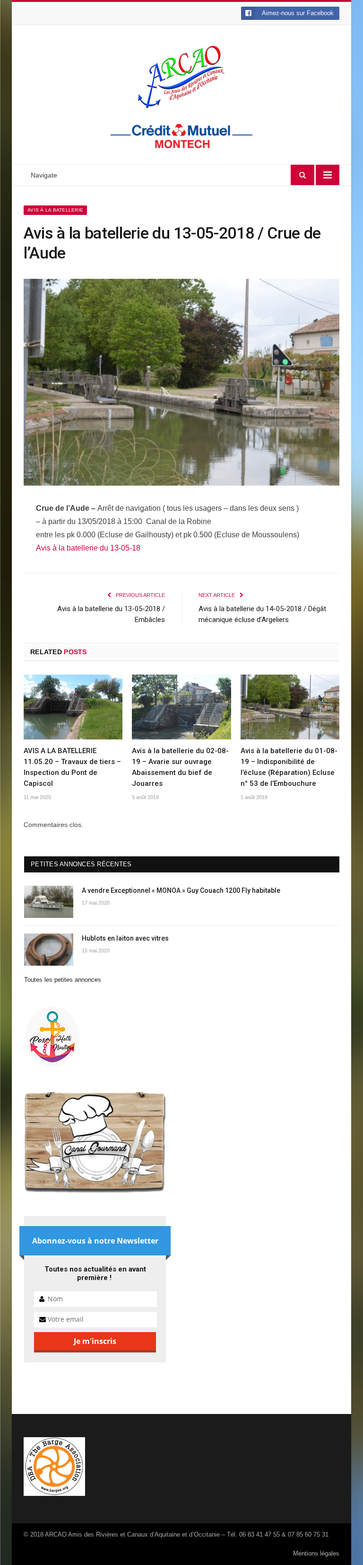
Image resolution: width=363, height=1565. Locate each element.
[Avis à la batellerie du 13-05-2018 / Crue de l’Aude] (181, 384)
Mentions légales (316, 1553)
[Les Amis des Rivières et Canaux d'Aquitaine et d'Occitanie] (181, 76)
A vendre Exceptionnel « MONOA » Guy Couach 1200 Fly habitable (181, 890)
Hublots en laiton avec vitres (125, 938)
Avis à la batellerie (55, 210)
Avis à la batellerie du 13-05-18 (88, 548)
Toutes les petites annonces (62, 979)
